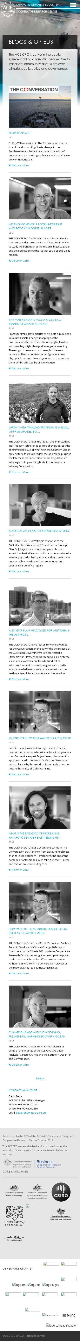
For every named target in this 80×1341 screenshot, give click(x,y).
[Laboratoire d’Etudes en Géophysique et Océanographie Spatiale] (51, 1284)
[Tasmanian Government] (68, 1284)
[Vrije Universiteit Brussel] (49, 1300)
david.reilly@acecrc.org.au (31, 1112)
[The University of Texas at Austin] (13, 1300)
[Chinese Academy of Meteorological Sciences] (32, 1315)
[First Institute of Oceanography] (34, 1284)
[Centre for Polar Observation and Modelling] (68, 1300)
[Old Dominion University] (51, 1269)
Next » (40, 1078)
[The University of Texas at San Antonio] (30, 1300)
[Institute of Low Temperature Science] (19, 1284)
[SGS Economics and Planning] (68, 1269)
